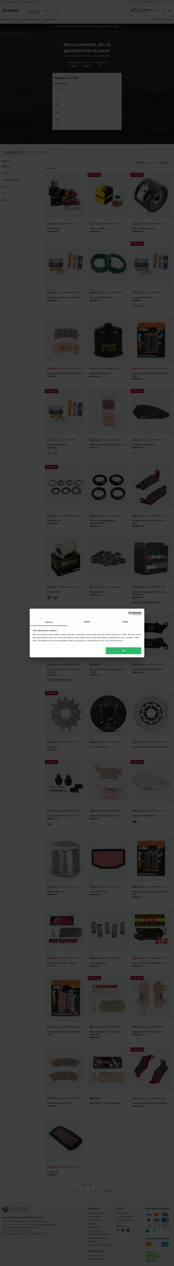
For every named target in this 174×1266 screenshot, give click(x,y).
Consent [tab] (49, 622)
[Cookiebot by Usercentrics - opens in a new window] (130, 613)
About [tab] (125, 622)
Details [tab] (87, 622)
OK (123, 651)
